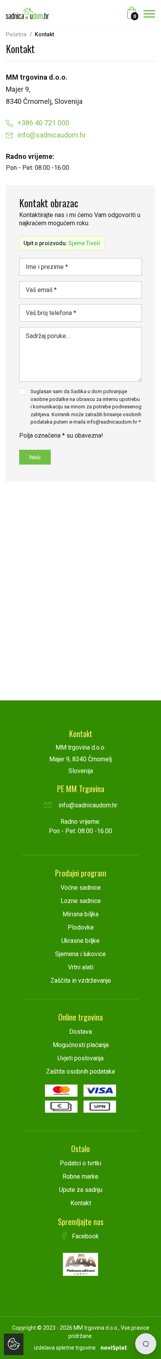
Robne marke (80, 1176)
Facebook (84, 1236)
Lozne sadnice (81, 901)
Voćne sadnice (81, 887)
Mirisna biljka (80, 914)
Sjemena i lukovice (80, 954)
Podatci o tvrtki (80, 1163)
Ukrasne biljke (80, 940)
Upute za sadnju (80, 1189)
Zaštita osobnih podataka (80, 1071)
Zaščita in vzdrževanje (80, 980)
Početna (16, 34)
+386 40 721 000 (42, 123)
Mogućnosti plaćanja (81, 1045)
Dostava (80, 1031)
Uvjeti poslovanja (80, 1058)
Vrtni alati (80, 967)
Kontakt (80, 1203)
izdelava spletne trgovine (65, 1348)
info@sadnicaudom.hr (51, 135)
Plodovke (81, 927)
